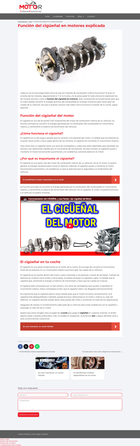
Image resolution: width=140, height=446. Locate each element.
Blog (80, 16)
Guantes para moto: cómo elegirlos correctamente (101, 352)
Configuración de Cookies (10, 445)
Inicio (47, 16)
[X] (25, 346)
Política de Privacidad (8, 441)
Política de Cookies (7, 443)
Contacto (91, 16)
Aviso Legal (4, 439)
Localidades (58, 16)
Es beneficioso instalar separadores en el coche (37, 352)
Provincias (70, 16)
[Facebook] (20, 346)
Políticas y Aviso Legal (32, 434)
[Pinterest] (31, 346)
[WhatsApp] (37, 346)
